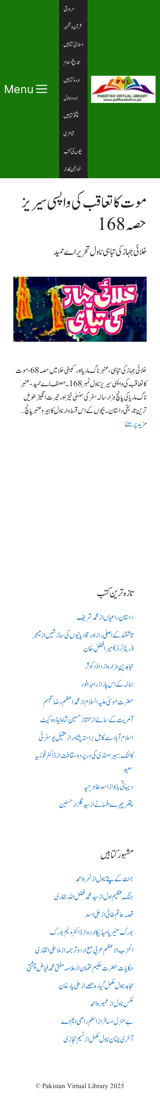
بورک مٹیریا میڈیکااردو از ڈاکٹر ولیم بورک (91, 932)
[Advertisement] (80, 501)
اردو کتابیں (72, 80)
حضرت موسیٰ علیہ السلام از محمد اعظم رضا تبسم (88, 702)
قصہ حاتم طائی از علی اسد (109, 915)
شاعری (69, 133)
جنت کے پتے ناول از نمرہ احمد (104, 879)
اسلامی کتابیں (73, 44)
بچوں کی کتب (73, 151)
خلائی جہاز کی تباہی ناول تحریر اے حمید (100, 252)
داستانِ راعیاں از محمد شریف (105, 617)
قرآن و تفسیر (72, 26)
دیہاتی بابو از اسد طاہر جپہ (108, 787)
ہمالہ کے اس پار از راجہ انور (107, 684)
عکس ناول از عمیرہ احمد (111, 1004)
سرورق (69, 8)
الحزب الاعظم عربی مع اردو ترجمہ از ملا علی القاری (84, 950)
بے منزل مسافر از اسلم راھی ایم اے (97, 1021)
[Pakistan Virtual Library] (123, 89)
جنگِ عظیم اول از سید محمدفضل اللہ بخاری (93, 897)
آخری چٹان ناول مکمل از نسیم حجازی (98, 1039)
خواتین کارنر (72, 169)
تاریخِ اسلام (72, 62)
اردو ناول (70, 98)
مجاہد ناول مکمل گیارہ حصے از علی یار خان (96, 986)
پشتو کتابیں (71, 115)
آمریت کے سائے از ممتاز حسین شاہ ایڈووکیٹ (86, 720)
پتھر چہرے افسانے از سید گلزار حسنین (96, 804)
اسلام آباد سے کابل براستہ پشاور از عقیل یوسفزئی (86, 738)
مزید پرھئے (135, 424)
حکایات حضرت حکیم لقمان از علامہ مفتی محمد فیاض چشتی (80, 968)
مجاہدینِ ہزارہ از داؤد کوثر (109, 666)
